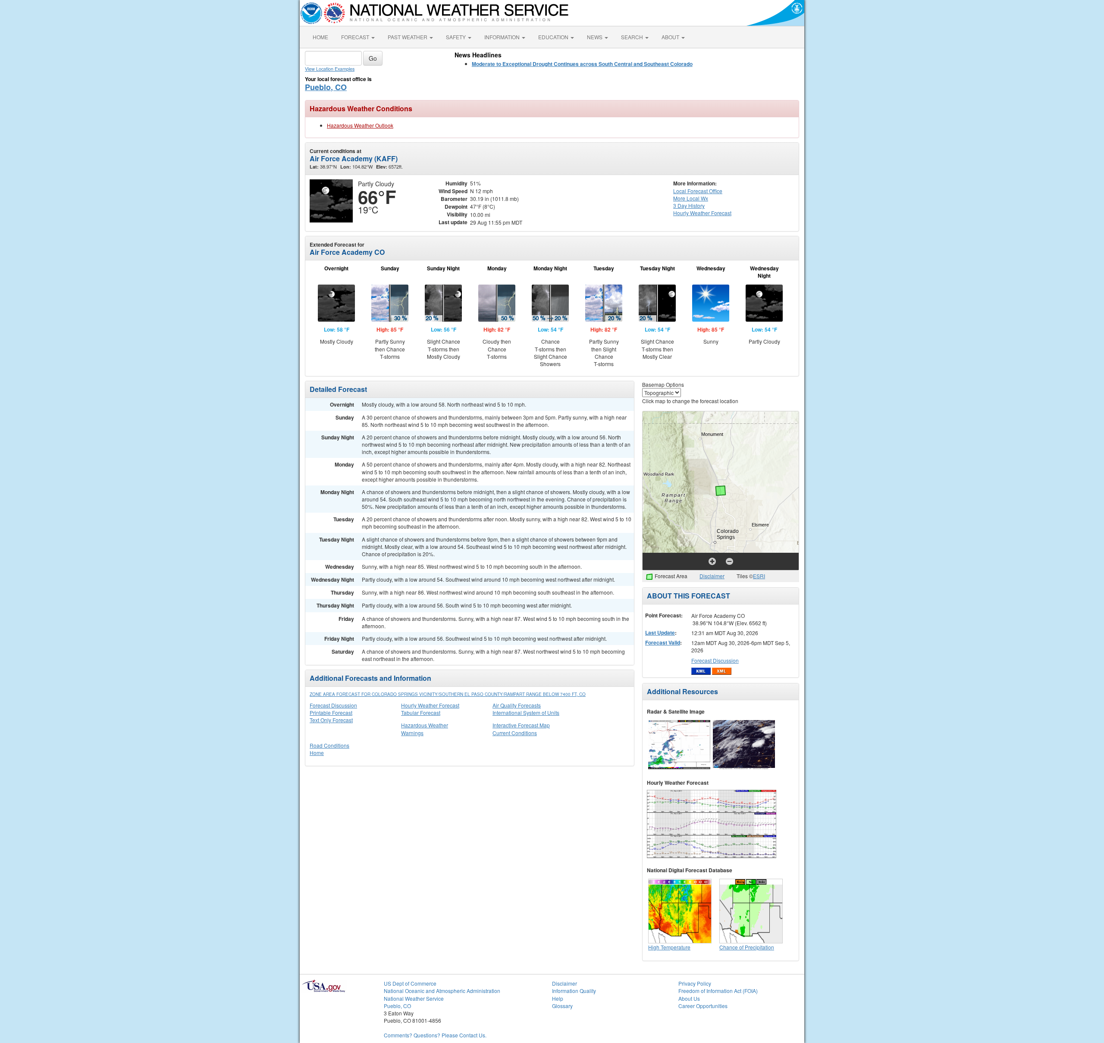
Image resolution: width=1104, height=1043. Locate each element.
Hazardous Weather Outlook (360, 125)
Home (317, 752)
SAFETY (456, 37)
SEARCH (632, 37)
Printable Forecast (331, 712)
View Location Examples (329, 69)
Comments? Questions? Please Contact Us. (435, 1035)
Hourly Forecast (702, 212)
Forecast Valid (662, 642)
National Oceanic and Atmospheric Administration (442, 990)
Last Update (660, 632)
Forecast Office (697, 190)
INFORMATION (502, 37)
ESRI (759, 575)
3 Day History (689, 205)
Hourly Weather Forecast (430, 705)
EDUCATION (554, 37)
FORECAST (355, 37)
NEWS (595, 37)
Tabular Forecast (420, 712)
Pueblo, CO (326, 87)
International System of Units (525, 712)
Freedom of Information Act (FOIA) (718, 990)
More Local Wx (690, 198)
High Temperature (669, 947)
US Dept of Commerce (410, 983)
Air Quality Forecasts (516, 705)
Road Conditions (329, 745)
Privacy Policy (694, 983)
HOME (320, 37)
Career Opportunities (703, 1005)
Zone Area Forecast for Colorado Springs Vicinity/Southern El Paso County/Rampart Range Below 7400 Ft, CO (448, 694)
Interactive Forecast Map (521, 725)
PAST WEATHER (408, 37)
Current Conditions (514, 732)
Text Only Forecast (331, 720)
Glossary (562, 1005)
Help (557, 998)
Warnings (412, 732)
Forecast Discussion (333, 705)
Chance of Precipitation (746, 947)
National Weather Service (414, 998)
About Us (689, 998)
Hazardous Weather (424, 725)
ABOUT (671, 37)
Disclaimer (711, 575)
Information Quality (574, 990)
